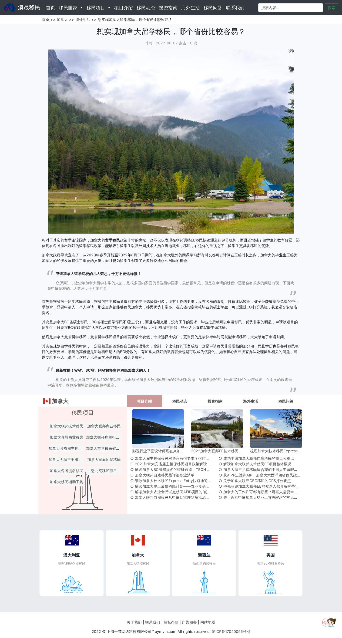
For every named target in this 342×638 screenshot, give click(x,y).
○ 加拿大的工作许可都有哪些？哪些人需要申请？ (260, 491)
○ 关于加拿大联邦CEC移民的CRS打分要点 (255, 480)
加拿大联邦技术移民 (66, 426)
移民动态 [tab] (179, 401)
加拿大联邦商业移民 (104, 426)
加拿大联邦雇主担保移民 (106, 437)
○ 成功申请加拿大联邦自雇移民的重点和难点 (256, 458)
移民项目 (82, 412)
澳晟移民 (29, 7)
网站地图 (207, 622)
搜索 (331, 7)
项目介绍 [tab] (144, 401)
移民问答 (213, 7)
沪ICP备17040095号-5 (231, 631)
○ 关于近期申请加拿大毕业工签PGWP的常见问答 (260, 497)
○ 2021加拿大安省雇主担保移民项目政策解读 (168, 464)
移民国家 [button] (69, 7)
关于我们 (134, 622)
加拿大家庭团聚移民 (104, 459)
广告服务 (189, 622)
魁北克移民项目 (104, 470)
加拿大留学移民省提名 (104, 448)
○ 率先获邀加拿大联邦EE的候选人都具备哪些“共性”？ (264, 486)
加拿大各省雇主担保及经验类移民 (76, 448)
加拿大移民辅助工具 (66, 481)
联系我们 (235, 7)
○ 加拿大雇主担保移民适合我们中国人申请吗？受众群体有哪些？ (273, 469)
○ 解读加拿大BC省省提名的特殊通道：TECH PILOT (174, 469)
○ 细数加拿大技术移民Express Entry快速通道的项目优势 (178, 480)
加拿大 (62, 19)
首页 (51, 7)
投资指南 (168, 7)
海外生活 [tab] (250, 401)
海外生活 (190, 7)
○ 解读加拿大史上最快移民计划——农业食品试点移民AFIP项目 (183, 486)
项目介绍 (123, 7)
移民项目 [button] (97, 7)
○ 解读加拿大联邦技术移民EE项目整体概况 (255, 464)
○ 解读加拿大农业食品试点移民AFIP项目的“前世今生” (175, 491)
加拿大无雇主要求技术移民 (71, 459)
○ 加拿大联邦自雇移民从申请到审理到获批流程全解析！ (177, 497)
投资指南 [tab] (215, 401)
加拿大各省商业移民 (66, 437)
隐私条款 (171, 622)
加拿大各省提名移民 (66, 470)
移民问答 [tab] (285, 401)
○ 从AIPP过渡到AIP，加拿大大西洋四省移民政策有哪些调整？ (271, 475)
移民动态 (146, 7)
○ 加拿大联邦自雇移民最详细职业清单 (162, 475)
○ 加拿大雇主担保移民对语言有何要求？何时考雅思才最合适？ (182, 458)
